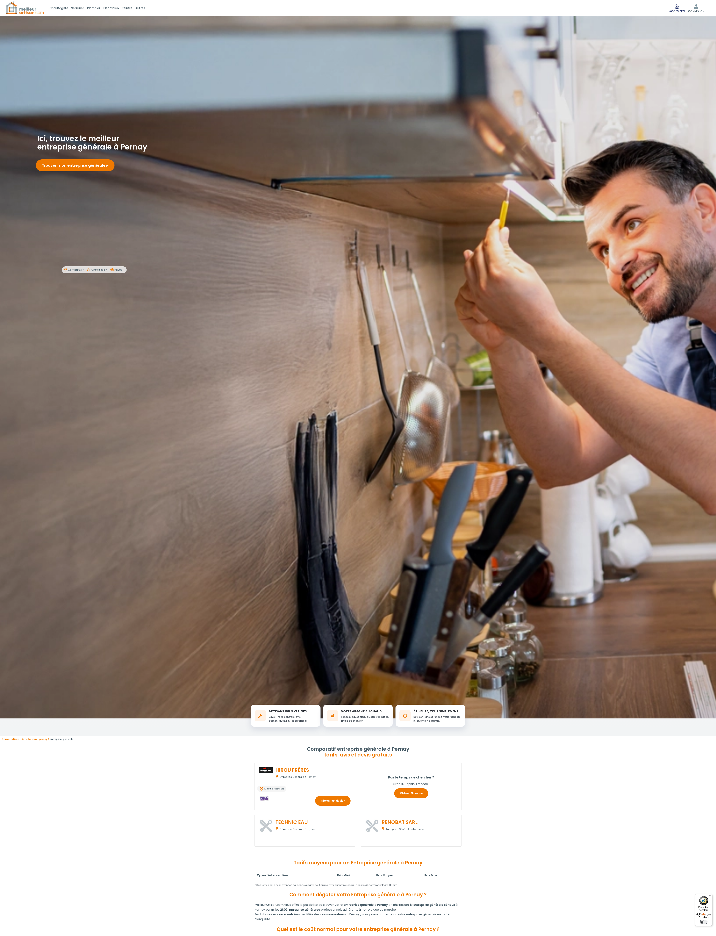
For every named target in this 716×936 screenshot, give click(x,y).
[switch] (703, 922)
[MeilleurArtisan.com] (25, 8)
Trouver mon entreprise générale (74, 165)
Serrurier (77, 8)
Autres (140, 8)
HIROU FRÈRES (292, 770)
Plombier (93, 8)
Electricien (111, 8)
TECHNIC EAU (291, 822)
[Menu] (710, 896)
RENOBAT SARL (399, 822)
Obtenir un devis (332, 801)
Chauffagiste (58, 8)
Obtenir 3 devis (410, 793)
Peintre (127, 8)
